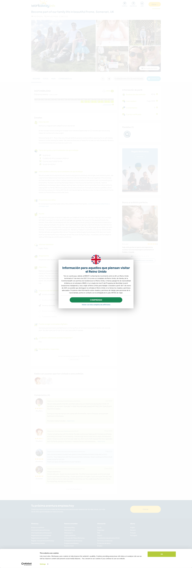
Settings (43, 564)
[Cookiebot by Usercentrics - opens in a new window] (26, 564)
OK (162, 554)
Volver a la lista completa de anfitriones (96, 305)
